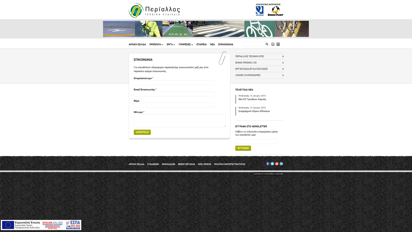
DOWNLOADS (168, 164)
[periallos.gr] (154, 17)
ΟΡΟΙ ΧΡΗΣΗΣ (204, 164)
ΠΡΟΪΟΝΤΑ (155, 45)
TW (272, 163)
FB (267, 163)
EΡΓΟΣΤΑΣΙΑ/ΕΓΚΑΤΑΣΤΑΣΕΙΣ (251, 69)
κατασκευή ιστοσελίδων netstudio (268, 174)
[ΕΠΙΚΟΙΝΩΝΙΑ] (273, 44)
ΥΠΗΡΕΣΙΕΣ (184, 45)
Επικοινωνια (225, 44)
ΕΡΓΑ (170, 45)
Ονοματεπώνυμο (143, 78)
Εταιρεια (202, 44)
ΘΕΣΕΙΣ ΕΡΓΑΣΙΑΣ (186, 164)
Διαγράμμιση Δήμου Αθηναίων (254, 111)
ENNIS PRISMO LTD (246, 62)
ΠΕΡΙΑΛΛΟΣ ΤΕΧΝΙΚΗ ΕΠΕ (249, 56)
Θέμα (136, 100)
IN (280, 163)
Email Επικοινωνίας (145, 89)
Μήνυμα (139, 112)
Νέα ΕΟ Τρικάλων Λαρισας (252, 99)
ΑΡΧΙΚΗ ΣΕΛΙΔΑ (136, 164)
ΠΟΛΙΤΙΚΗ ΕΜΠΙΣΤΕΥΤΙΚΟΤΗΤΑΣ (229, 164)
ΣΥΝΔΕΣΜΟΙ (153, 164)
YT (276, 163)
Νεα (212, 44)
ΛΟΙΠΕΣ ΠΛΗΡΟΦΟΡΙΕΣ (247, 75)
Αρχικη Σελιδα (137, 44)
